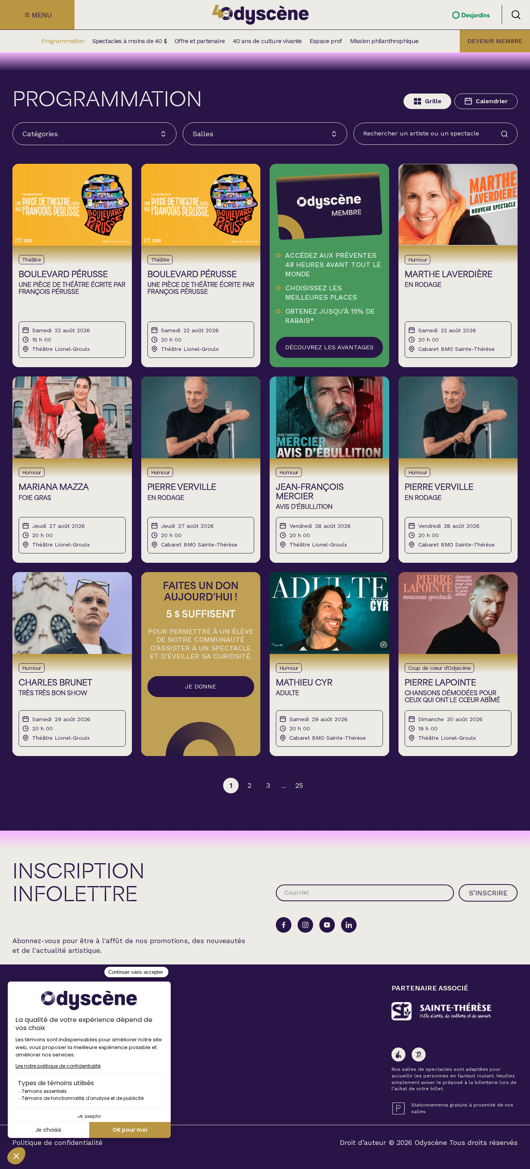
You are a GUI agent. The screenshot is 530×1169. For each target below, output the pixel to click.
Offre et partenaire (200, 41)
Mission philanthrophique (384, 41)
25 (299, 785)
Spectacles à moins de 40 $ (129, 41)
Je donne (200, 686)
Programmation (62, 41)
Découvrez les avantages (329, 347)
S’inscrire (488, 893)
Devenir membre (495, 41)
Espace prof (326, 41)
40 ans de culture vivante (267, 41)
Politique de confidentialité (57, 1142)
